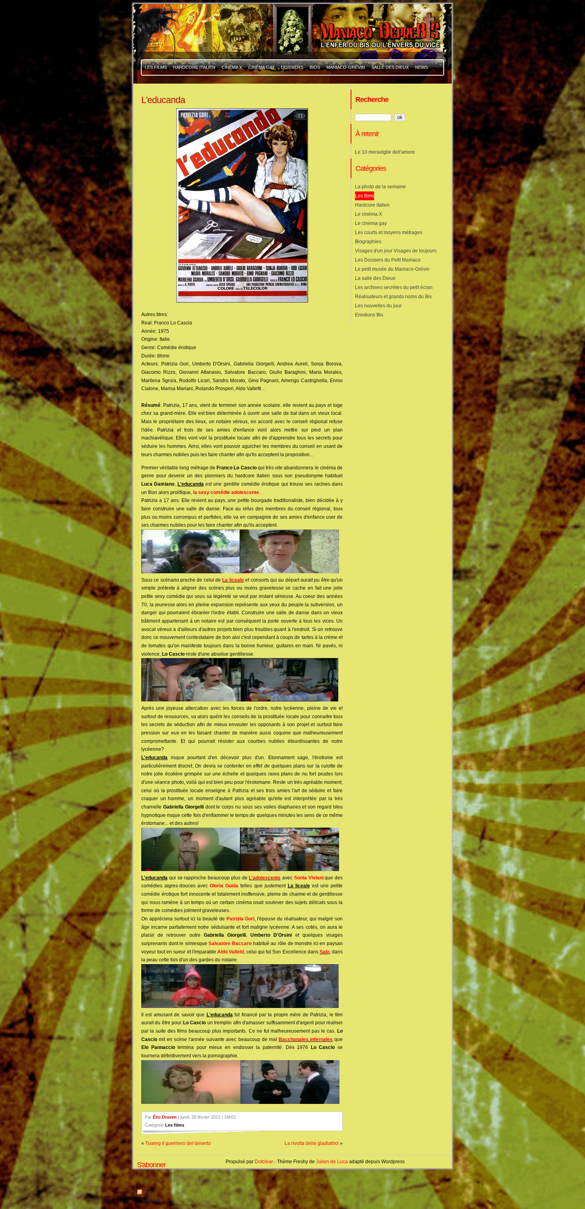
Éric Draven (165, 1117)
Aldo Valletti (230, 952)
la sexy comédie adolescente (226, 492)
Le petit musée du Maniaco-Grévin (392, 269)
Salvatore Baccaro (230, 943)
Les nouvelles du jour (378, 306)
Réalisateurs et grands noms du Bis (393, 296)
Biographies (368, 241)
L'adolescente (265, 878)
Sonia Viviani (309, 878)
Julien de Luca (332, 1161)
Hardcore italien (372, 205)
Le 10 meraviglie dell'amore (385, 152)
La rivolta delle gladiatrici (312, 1143)
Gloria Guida (224, 886)
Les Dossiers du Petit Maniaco (388, 260)
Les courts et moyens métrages (388, 232)
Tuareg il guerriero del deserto (178, 1143)
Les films (174, 1125)
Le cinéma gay (371, 223)
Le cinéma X (368, 214)
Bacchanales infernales (306, 1039)
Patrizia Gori (240, 919)
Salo (325, 952)
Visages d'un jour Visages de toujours (396, 251)
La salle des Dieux (375, 278)
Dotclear (264, 1161)
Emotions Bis (369, 315)
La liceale (233, 580)
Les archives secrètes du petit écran (394, 287)
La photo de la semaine (380, 186)
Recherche (371, 99)
